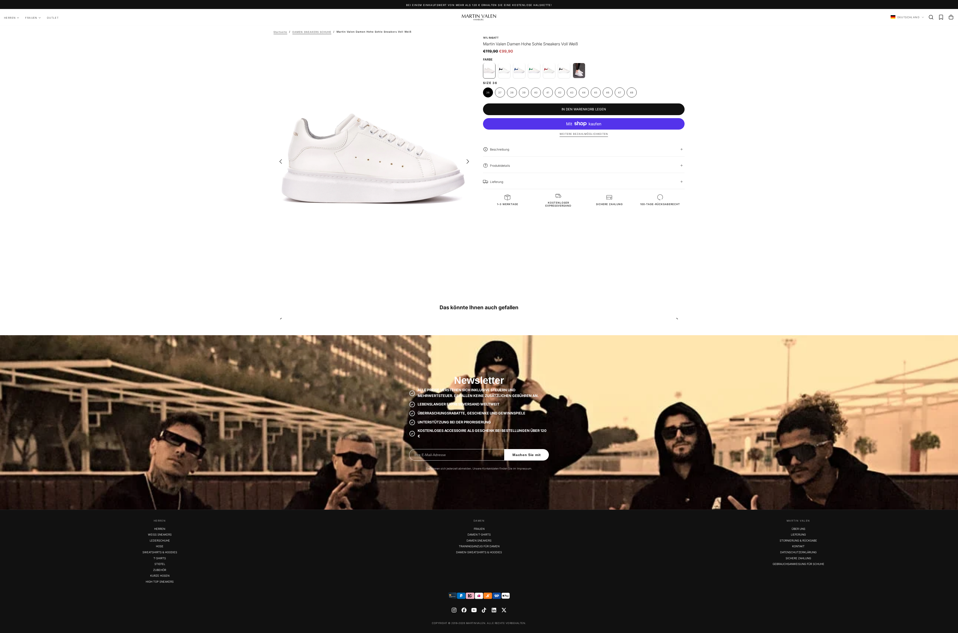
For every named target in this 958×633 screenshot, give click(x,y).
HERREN (10, 17)
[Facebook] (464, 610)
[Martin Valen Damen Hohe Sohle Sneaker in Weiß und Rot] (549, 70)
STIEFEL (159, 564)
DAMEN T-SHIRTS (479, 534)
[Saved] (941, 17)
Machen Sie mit (526, 455)
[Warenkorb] (951, 17)
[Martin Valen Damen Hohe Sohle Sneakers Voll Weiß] (489, 70)
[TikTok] (484, 610)
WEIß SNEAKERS (160, 534)
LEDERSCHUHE (160, 540)
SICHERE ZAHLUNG (798, 558)
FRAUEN (31, 17)
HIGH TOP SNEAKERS (160, 581)
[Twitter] (504, 610)
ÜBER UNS (798, 529)
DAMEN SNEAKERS (479, 540)
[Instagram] (454, 610)
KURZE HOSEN (159, 575)
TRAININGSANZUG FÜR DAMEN (479, 546)
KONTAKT (798, 546)
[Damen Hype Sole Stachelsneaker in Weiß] (564, 70)
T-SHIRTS (159, 558)
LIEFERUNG (798, 534)
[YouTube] (474, 610)
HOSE (159, 546)
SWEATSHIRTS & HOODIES (159, 552)
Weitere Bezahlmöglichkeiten (584, 133)
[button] (931, 17)
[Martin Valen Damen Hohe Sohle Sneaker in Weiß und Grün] (534, 70)
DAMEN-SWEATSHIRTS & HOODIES (479, 552)
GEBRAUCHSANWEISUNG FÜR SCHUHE (798, 564)
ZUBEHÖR (159, 570)
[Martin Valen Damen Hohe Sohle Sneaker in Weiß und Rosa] (579, 70)
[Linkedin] (494, 610)
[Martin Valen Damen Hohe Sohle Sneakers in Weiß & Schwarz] (504, 70)
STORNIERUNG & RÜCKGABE (798, 540)
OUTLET (53, 17)
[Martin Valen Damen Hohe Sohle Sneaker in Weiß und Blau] (519, 70)
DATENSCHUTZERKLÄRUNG (798, 552)
